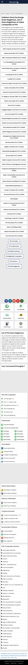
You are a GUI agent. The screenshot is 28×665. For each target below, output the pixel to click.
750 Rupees (6, 434)
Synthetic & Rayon (8, 625)
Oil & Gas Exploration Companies (12, 602)
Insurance (5, 582)
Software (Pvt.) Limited (14, 214)
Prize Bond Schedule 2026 (11, 428)
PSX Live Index (14, 241)
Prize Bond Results (9, 424)
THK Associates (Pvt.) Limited (14, 223)
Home (2, 13)
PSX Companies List (9, 409)
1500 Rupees (20, 434)
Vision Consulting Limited (14, 227)
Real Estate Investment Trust (11, 616)
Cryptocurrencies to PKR (11, 518)
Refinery (5, 619)
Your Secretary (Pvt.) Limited (14, 236)
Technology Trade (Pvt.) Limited (14, 218)
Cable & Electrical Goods (10, 556)
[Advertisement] (14, 284)
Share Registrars (19, 13)
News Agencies (8, 541)
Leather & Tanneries (8, 593)
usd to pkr (21, 653)
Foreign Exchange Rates (10, 455)
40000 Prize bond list (14, 655)
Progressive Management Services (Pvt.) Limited (14, 169)
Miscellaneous (6, 596)
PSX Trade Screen (13, 246)
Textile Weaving (7, 636)
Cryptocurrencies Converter (12, 522)
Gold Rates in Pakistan (10, 490)
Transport (5, 642)
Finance (7, 13)
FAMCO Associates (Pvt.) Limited (14, 101)
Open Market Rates (9, 448)
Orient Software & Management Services (14, 164)
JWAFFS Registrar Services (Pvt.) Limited (14, 132)
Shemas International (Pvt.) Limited (14, 209)
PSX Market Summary (13, 251)
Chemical (5, 562)
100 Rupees (6, 431)
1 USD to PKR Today (12, 657)
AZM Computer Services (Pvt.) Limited (14, 49)
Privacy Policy (14, 663)
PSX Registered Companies (14, 256)
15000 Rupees (20, 436)
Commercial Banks (8, 567)
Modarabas (6, 599)
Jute (4, 587)
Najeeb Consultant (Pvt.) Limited (14, 147)
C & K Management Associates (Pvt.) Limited (14, 63)
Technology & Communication (11, 628)
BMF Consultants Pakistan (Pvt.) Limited (14, 58)
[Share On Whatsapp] (22, 301)
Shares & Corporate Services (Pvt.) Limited (14, 204)
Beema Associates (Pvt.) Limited (14, 53)
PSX (12, 13)
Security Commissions (10, 534)
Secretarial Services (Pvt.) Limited (14, 194)
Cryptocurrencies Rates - (12, 515)
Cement (5, 559)
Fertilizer (5, 573)
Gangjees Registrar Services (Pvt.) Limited (14, 110)
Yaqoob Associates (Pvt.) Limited (14, 231)
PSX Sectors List (8, 412)
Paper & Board (7, 608)
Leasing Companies (8, 590)
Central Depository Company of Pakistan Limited (14, 69)
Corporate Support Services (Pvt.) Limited (14, 83)
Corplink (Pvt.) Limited (14, 79)
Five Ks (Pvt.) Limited (14, 105)
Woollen (5, 648)
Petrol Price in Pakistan (10, 502)
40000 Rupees (20, 439)
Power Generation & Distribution (12, 613)
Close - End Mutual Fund (9, 564)
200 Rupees (20, 431)
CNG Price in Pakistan (10, 506)
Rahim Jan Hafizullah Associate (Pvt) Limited (14, 176)
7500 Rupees (6, 436)
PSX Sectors (14, 261)
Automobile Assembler (9, 550)
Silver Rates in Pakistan (10, 493)
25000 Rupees (6, 439)
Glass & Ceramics (8, 579)
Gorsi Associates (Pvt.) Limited (14, 114)
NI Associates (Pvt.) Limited (14, 155)
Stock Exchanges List (10, 415)
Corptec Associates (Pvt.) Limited (14, 88)
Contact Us (20, 663)
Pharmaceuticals (7, 610)
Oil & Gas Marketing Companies (11, 605)
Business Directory (9, 538)
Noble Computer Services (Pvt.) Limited (14, 160)
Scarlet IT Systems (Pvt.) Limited (14, 190)
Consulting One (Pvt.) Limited (14, 74)
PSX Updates (4, 653)
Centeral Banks (8, 531)
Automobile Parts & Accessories (12, 553)
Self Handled (14, 199)
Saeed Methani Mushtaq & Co (14, 186)
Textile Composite (8, 631)
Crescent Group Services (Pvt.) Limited (14, 92)
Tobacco (5, 639)
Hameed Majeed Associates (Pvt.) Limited (14, 118)
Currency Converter (9, 458)
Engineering (6, 570)
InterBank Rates (8, 451)
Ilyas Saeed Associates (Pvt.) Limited (14, 127)
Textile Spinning (7, 634)
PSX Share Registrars (13, 266)
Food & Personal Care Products (11, 576)
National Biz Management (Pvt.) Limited (14, 151)
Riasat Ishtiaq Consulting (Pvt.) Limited (14, 181)
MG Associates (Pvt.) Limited (14, 142)
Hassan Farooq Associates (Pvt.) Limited (14, 123)
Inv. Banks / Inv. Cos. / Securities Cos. (13, 585)
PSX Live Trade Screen (13, 653)
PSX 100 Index (9, 399)
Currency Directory (9, 461)
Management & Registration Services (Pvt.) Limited (14, 137)
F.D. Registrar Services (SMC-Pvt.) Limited (14, 96)
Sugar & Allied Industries (9, 622)
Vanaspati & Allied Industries (11, 645)
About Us (7, 663)
